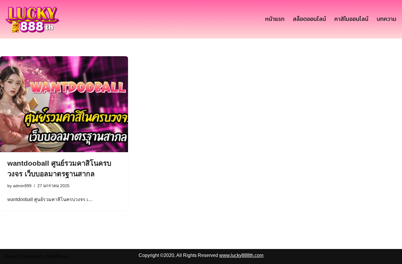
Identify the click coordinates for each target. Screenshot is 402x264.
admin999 (22, 185)
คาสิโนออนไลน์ (351, 19)
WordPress (57, 256)
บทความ (386, 19)
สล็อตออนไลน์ (309, 19)
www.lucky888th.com (241, 255)
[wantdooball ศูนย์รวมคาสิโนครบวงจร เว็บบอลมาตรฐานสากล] (64, 104)
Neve (10, 256)
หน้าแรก (275, 19)
